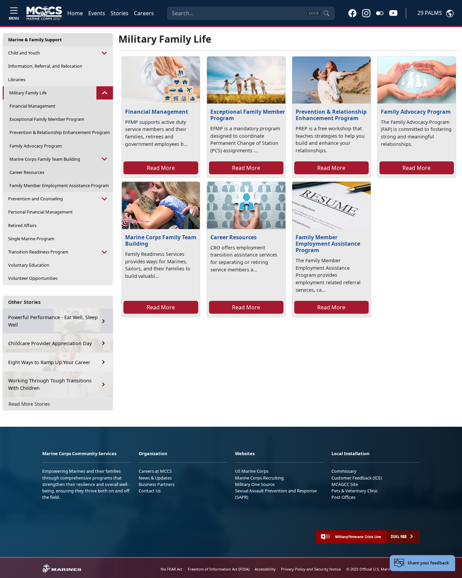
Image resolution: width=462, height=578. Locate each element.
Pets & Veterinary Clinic (354, 491)
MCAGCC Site (344, 484)
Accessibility (265, 569)
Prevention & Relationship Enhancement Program (59, 132)
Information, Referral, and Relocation (45, 66)
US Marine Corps (252, 471)
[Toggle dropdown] (104, 53)
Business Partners (157, 484)
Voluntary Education (28, 265)
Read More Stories (29, 404)
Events (96, 13)
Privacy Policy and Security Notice (311, 569)
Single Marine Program (31, 239)
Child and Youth (24, 53)
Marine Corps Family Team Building (44, 159)
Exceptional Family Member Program (46, 119)
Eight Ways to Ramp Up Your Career (49, 362)
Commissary (343, 471)
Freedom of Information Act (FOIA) (218, 569)
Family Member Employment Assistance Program (59, 185)
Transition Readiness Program (38, 252)
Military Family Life (28, 93)
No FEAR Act (171, 569)
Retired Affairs (22, 225)
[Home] (44, 13)
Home (75, 13)
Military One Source (255, 484)
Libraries (16, 79)
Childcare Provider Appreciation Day (50, 343)
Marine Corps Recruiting (259, 478)
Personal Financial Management (40, 212)
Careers (144, 13)
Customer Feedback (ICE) (356, 478)
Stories (120, 13)
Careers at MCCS (155, 471)
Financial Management (32, 106)
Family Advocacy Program (35, 146)
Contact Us (150, 491)
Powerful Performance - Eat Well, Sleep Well (53, 321)
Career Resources (26, 172)
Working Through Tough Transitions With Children (50, 384)
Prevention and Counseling (35, 199)
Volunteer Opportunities (32, 278)
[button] (352, 13)
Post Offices (343, 497)
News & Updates (155, 478)
